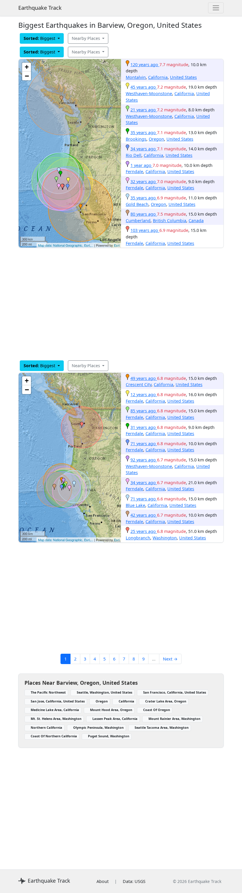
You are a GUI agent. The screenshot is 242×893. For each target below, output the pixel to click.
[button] (80, 207)
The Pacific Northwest (48, 692)
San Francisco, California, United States (174, 692)
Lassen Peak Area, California (115, 718)
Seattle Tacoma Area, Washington (162, 727)
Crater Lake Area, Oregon (165, 701)
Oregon (156, 139)
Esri (117, 245)
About (103, 881)
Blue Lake (135, 505)
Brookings (136, 139)
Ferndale (134, 171)
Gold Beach (137, 204)
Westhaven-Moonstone (149, 93)
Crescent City (138, 384)
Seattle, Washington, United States (104, 692)
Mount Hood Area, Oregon (111, 709)
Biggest (40, 38)
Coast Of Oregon (156, 709)
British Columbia (169, 220)
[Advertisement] (121, 304)
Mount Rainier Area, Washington (174, 718)
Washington (165, 538)
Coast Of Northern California (54, 736)
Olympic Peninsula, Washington (98, 727)
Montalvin (136, 77)
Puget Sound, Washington (108, 736)
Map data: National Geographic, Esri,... (65, 245)
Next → (170, 659)
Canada (196, 220)
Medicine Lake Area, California (55, 709)
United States (183, 77)
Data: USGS (134, 881)
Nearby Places (86, 38)
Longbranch (138, 538)
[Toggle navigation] (216, 7)
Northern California (46, 727)
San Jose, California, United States (58, 701)
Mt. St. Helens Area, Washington (56, 718)
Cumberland (138, 220)
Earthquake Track (40, 7)
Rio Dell (133, 155)
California (158, 77)
